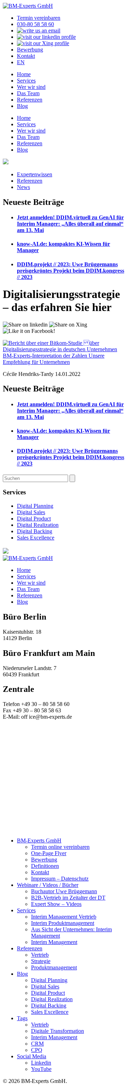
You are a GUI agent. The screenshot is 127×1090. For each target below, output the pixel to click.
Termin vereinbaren (38, 18)
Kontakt (26, 56)
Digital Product (34, 519)
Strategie (40, 961)
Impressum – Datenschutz (60, 879)
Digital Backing (34, 531)
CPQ (36, 1050)
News (23, 187)
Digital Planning (35, 506)
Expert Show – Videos (56, 904)
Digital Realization (38, 525)
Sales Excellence (35, 538)
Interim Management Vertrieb (63, 917)
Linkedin (41, 1063)
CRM (37, 1044)
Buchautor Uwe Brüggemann (64, 891)
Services (26, 81)
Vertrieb (40, 955)
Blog (22, 106)
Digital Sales (31, 512)
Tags (22, 1018)
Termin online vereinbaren (60, 847)
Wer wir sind (31, 87)
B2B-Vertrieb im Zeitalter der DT (68, 898)
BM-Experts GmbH (39, 841)
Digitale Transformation (57, 1031)
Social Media (31, 1056)
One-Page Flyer (48, 853)
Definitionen (45, 866)
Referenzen (29, 100)
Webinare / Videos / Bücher (47, 885)
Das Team (28, 93)
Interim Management (54, 942)
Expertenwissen (34, 174)
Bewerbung (30, 50)
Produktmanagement (54, 967)
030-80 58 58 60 (35, 24)
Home (24, 74)
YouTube (41, 1069)
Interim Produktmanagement (62, 923)
